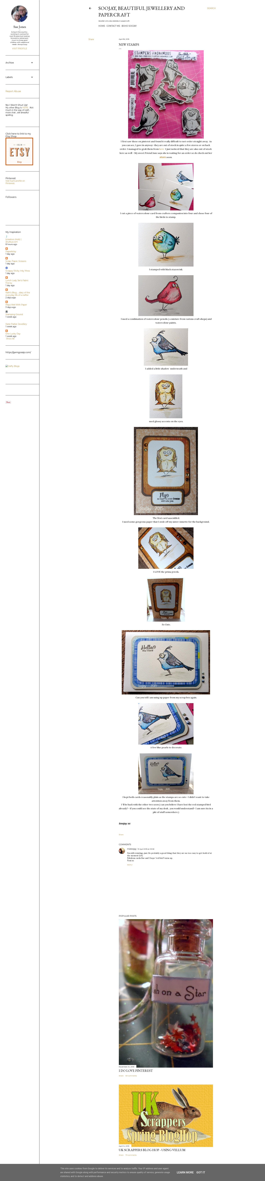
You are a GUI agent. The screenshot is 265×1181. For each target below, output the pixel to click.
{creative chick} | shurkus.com (13, 240)
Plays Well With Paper (16, 304)
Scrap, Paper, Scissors (16, 261)
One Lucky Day (13, 333)
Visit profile (19, 48)
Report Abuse (13, 91)
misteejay (132, 849)
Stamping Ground (14, 314)
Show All (10, 338)
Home (101, 26)
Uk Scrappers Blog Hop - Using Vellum (152, 1150)
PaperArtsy (11, 251)
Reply (129, 865)
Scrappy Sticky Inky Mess (18, 271)
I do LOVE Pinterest (136, 1070)
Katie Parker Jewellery (16, 324)
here (162, 149)
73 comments (131, 1155)
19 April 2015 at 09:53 (146, 849)
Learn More (185, 1172)
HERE (25, 107)
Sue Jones (19, 27)
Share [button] (91, 39)
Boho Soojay (129, 26)
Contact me (113, 26)
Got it (200, 1172)
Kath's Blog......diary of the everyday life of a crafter (18, 293)
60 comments (131, 1076)
